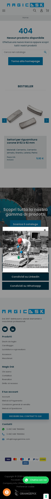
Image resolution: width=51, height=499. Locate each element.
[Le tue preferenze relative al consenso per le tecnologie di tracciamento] (46, 496)
